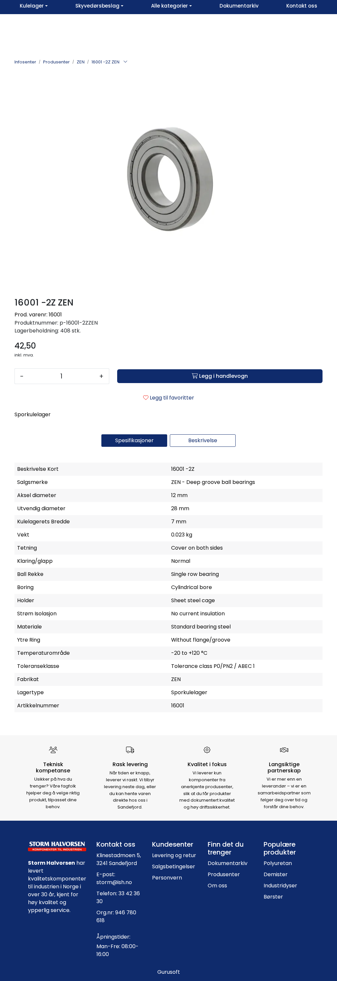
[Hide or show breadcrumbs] (125, 62)
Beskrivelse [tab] (202, 440)
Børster (273, 897)
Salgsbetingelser (173, 866)
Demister (276, 874)
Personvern (167, 877)
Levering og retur (174, 855)
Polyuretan (278, 863)
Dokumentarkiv (227, 863)
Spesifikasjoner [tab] (134, 440)
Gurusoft (168, 972)
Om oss (217, 885)
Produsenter (224, 874)
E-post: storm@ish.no (114, 878)
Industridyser (280, 885)
